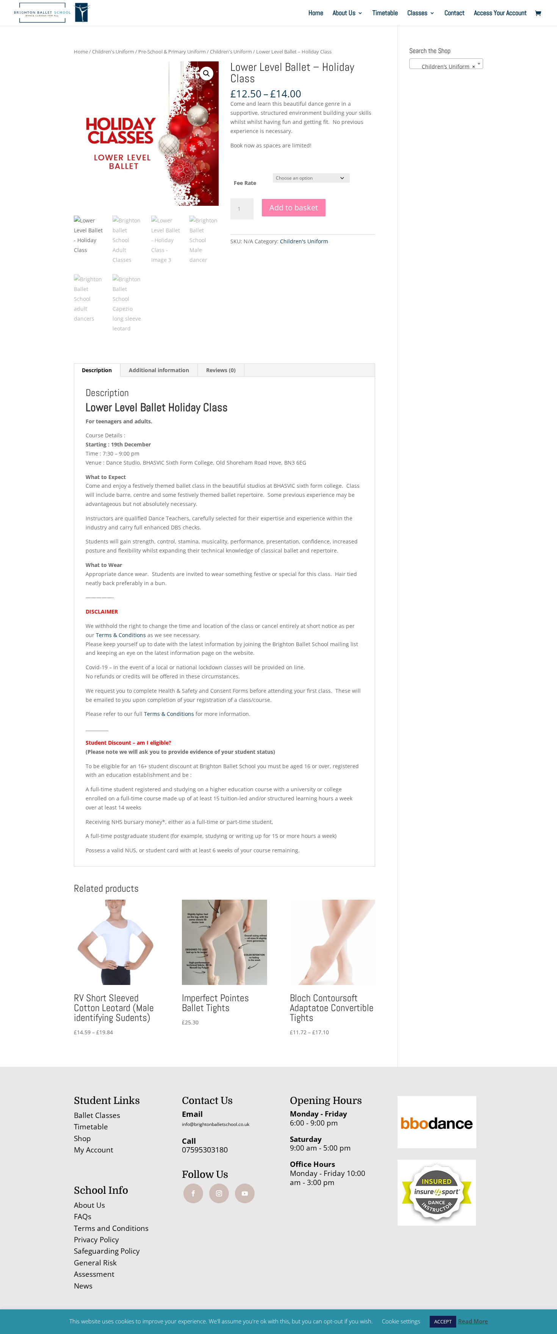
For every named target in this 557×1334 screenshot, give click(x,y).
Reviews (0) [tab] (221, 370)
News (83, 1286)
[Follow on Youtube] (245, 1193)
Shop (82, 1138)
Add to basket (293, 207)
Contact (454, 13)
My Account (93, 1150)
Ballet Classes (97, 1115)
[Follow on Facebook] (193, 1193)
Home (315, 13)
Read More (473, 1321)
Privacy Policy (96, 1240)
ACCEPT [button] (443, 1321)
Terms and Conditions (111, 1228)
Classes (417, 13)
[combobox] (446, 63)
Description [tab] (97, 370)
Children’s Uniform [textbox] (444, 66)
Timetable (385, 13)
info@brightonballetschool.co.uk (215, 1124)
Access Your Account (500, 13)
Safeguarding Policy (107, 1251)
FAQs (82, 1216)
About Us (344, 13)
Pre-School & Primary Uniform (172, 51)
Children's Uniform (113, 51)
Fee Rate (245, 182)
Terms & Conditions (121, 635)
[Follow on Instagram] (219, 1193)
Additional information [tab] (159, 370)
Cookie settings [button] (401, 1321)
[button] (206, 73)
